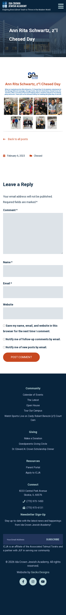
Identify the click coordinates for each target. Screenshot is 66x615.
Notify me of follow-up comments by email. (33, 339)
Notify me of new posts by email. (26, 347)
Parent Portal (33, 467)
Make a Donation (33, 438)
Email (7, 283)
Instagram (33, 581)
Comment (10, 210)
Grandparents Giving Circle (33, 443)
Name (7, 262)
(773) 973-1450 (34, 501)
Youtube (43, 581)
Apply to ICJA (33, 472)
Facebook (23, 581)
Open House (33, 405)
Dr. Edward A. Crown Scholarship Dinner (33, 449)
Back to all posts (18, 139)
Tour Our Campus (33, 410)
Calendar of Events (33, 394)
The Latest (33, 400)
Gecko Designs (40, 572)
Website (8, 304)
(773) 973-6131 (34, 507)
